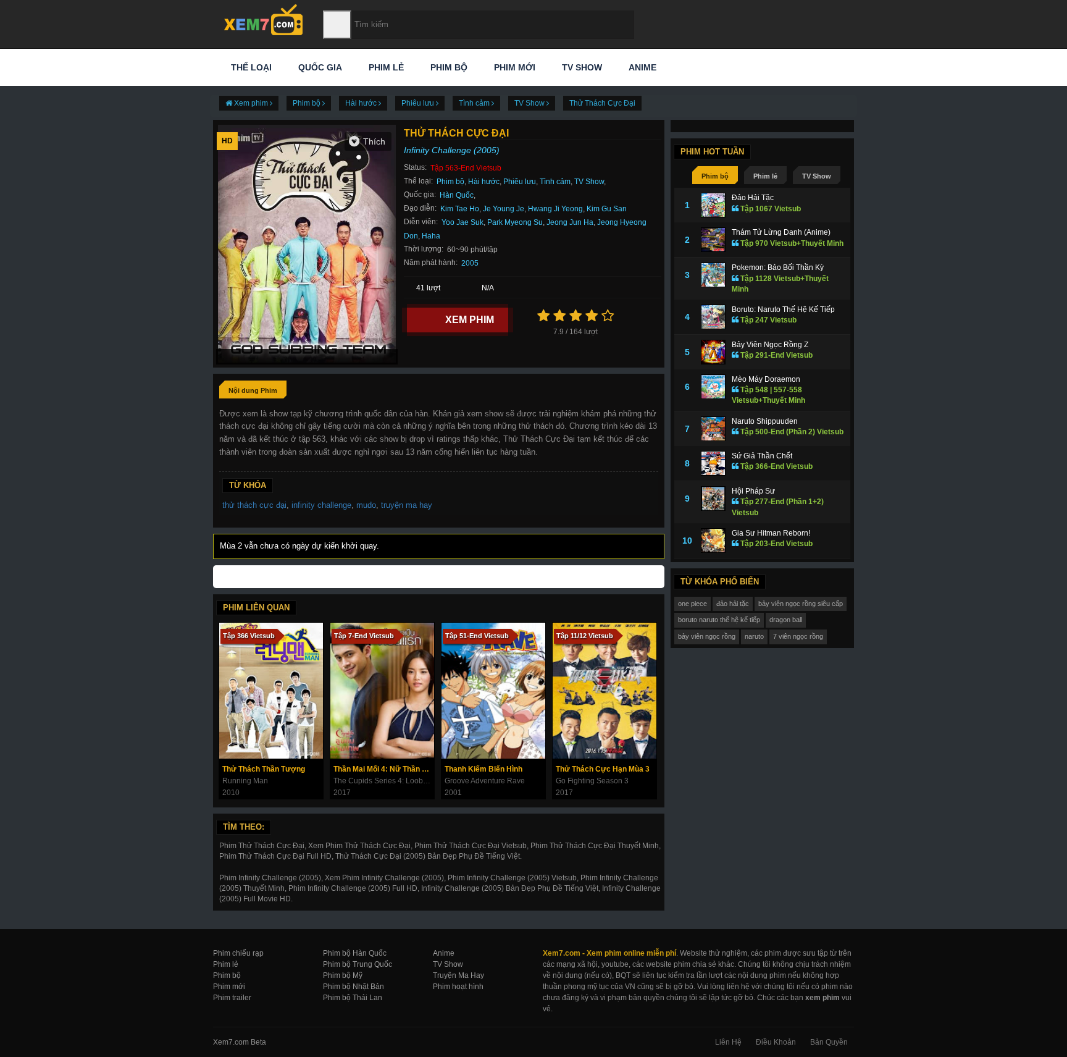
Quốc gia (319, 67)
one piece (692, 603)
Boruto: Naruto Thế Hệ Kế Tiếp (783, 309)
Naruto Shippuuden (765, 421)
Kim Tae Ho (459, 208)
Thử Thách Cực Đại (602, 103)
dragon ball (785, 619)
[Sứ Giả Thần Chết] (713, 463)
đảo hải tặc (732, 603)
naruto (754, 636)
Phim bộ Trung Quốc (357, 964)
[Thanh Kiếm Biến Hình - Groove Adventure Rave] (493, 691)
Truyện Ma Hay (458, 975)
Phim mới (513, 67)
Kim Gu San (607, 208)
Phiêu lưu (519, 181)
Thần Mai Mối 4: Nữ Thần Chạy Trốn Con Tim (383, 769)
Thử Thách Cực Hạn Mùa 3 (603, 769)
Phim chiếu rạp (238, 953)
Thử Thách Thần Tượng (263, 769)
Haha (431, 236)
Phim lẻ (385, 67)
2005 (470, 263)
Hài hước (484, 181)
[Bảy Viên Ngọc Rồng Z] (713, 352)
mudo (366, 505)
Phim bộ (447, 67)
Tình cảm (555, 181)
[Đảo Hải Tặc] (713, 205)
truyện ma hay (406, 505)
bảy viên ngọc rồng (706, 636)
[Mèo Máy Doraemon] (713, 386)
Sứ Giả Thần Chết (762, 456)
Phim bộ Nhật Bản (353, 986)
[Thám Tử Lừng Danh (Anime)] (713, 239)
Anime (641, 67)
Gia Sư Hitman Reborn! (771, 533)
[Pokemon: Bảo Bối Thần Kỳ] (713, 275)
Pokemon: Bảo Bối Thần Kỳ (778, 267)
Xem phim (469, 319)
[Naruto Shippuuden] (713, 428)
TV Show (580, 67)
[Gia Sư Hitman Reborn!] (713, 540)
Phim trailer (232, 997)
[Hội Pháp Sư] (713, 498)
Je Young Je (503, 208)
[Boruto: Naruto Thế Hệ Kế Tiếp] (713, 317)
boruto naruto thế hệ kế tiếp (719, 619)
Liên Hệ (728, 1042)
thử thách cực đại (254, 505)
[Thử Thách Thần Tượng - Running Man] (271, 691)
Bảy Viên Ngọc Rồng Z (770, 344)
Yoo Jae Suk (462, 222)
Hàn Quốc (457, 195)
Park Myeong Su (515, 222)
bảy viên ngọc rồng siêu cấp (800, 603)
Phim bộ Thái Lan (352, 997)
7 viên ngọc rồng (798, 636)
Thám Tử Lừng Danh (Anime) (781, 232)
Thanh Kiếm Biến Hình (483, 769)
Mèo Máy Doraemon (766, 379)
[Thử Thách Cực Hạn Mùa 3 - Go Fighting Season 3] (604, 691)
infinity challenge (321, 505)
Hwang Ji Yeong (555, 208)
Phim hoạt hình (458, 986)
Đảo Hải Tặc (753, 197)
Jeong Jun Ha (569, 222)
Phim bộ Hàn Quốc (355, 953)
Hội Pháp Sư (753, 491)
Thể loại (250, 67)
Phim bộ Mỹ (342, 975)
